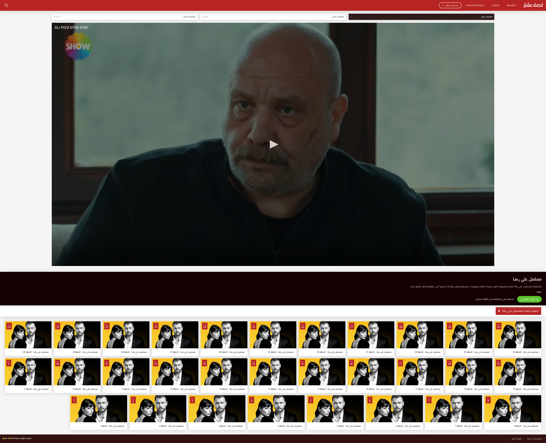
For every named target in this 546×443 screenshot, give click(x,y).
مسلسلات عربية (534, 439)
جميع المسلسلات (475, 5)
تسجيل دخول (451, 5)
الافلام (495, 5)
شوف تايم (517, 439)
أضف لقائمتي (528, 300)
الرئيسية (511, 5)
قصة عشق (7, 438)
